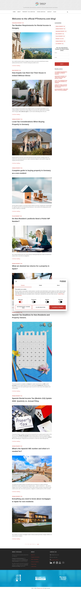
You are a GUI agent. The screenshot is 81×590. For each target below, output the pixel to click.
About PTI (33, 554)
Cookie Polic (60, 293)
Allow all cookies (57, 307)
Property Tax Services (28, 11)
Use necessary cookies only (23, 307)
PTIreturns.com (40, 588)
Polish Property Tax (17, 216)
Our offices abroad (54, 559)
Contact (49, 11)
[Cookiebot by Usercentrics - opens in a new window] (61, 281)
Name (56, 52)
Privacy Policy (18, 295)
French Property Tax (60, 26)
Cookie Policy (33, 566)
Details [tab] (40, 285)
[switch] (34, 302)
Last (38, 544)
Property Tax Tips (60, 38)
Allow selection (40, 307)
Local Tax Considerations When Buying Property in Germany (61, 81)
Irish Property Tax (16, 70)
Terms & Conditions (35, 561)
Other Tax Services (34, 559)
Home (14, 11)
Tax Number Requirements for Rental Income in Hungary (61, 73)
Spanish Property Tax (17, 263)
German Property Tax (17, 119)
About (19, 11)
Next (61, 64)
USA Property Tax (59, 43)
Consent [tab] (22, 285)
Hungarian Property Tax (18, 22)
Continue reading (16, 65)
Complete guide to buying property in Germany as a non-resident (61, 85)
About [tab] (58, 285)
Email (56, 57)
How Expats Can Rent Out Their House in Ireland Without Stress (61, 77)
